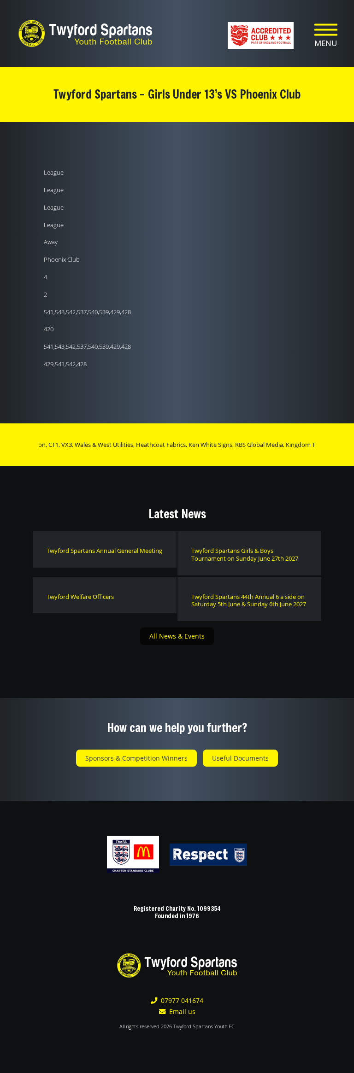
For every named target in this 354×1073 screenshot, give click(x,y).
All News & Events (177, 636)
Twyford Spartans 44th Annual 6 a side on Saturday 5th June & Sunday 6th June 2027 (248, 600)
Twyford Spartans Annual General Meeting (104, 550)
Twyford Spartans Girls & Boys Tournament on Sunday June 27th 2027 (244, 554)
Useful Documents (240, 758)
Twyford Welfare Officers (80, 596)
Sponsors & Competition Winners (136, 758)
